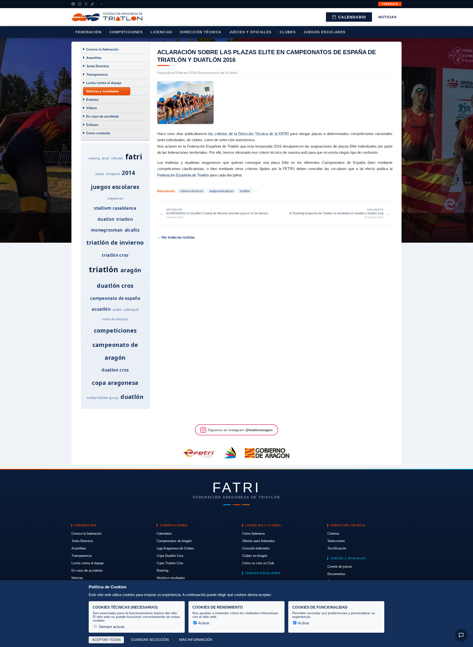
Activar (203, 623)
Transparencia (97, 74)
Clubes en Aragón (254, 556)
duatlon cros (115, 370)
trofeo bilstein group (102, 397)
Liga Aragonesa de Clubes (175, 548)
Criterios (333, 533)
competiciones (115, 330)
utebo (117, 309)
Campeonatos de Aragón (174, 541)
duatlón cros (115, 285)
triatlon (124, 219)
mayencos (115, 198)
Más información (195, 640)
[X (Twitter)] (86, 4)
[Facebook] (73, 4)
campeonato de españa (115, 298)
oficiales (117, 158)
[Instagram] (79, 4)
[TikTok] (92, 4)
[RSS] (101, 3)
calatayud (131, 309)
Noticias (387, 17)
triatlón (103, 269)
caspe (99, 173)
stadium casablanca (115, 208)
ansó (105, 158)
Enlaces (92, 125)
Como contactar (98, 133)
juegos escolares (115, 187)
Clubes (288, 32)
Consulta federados (256, 548)
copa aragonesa (115, 383)
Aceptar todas (106, 640)
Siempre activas (111, 627)
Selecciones (336, 541)
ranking (94, 158)
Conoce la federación (102, 49)
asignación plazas (221, 191)
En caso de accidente (102, 116)
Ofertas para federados (258, 541)
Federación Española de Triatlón (183, 175)
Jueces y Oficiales (250, 32)
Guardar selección (150, 640)
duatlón (131, 397)
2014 (128, 173)
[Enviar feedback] (461, 635)
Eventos (92, 100)
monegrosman (107, 230)
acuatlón (101, 309)
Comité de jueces (339, 566)
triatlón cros (115, 255)
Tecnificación (336, 548)
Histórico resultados (171, 578)
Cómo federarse (253, 533)
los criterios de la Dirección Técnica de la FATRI (248, 134)
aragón (130, 270)
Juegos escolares (324, 32)
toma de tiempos (115, 319)
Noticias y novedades (102, 91)
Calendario (352, 17)
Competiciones (126, 32)
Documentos (336, 574)
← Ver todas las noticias (176, 237)
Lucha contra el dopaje (103, 83)
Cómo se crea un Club (258, 563)
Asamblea (93, 58)
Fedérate (390, 3)
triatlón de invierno (115, 242)
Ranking (162, 570)
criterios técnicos (191, 191)
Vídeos (91, 108)
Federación (88, 32)
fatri (133, 157)
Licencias (161, 32)
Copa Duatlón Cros (170, 556)
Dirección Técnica (200, 32)
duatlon (106, 219)
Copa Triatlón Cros (170, 563)
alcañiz (132, 230)
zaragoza (113, 173)
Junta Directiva (97, 66)
